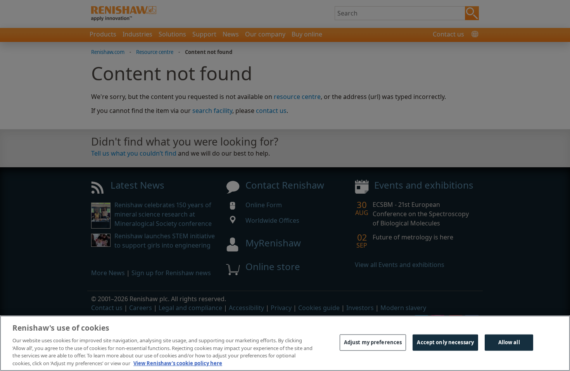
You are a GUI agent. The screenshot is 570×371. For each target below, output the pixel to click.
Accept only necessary (445, 342)
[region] (285, 343)
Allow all (509, 342)
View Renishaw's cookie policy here (177, 362)
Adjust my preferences (373, 342)
